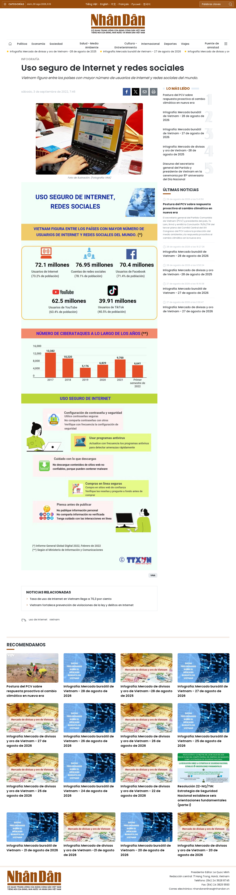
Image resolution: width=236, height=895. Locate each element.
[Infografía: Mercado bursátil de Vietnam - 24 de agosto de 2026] (89, 767)
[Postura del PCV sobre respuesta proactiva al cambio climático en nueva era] (32, 668)
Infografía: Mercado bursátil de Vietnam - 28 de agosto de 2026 (183, 116)
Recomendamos (26, 645)
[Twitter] (135, 92)
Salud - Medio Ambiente (89, 45)
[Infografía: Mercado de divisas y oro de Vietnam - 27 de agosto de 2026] (32, 718)
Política (22, 44)
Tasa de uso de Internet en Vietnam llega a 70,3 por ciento (71, 599)
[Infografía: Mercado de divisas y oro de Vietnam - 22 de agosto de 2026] (146, 767)
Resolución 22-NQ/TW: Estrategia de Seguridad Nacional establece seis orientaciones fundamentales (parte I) (202, 795)
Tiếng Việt (91, 4)
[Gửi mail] (144, 92)
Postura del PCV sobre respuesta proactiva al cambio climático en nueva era (184, 99)
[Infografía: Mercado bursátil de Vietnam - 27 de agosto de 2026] (203, 668)
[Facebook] (126, 92)
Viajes (185, 44)
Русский (135, 4)
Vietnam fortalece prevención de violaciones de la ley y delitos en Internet (82, 605)
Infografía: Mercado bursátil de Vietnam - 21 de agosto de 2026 (32, 847)
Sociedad (56, 44)
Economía (38, 44)
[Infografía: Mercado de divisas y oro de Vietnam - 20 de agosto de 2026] (203, 827)
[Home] (10, 44)
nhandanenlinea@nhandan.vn (211, 889)
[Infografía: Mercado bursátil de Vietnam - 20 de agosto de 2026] (146, 827)
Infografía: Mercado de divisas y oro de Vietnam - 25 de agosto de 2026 (31, 791)
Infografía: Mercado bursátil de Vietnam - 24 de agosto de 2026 (89, 791)
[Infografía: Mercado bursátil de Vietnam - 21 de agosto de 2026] (32, 827)
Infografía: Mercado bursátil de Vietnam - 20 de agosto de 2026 (146, 850)
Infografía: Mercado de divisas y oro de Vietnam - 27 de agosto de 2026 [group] (142, 51)
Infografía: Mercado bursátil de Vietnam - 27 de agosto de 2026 (183, 133)
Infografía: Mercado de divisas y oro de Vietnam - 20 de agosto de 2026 (202, 850)
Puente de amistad (212, 45)
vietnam (54, 619)
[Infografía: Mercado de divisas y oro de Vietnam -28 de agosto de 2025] (146, 668)
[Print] (153, 92)
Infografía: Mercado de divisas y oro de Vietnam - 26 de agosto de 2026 (145, 741)
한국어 (146, 4)
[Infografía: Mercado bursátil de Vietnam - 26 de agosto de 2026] (89, 718)
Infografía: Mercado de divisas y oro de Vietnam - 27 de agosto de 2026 (188, 309)
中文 (113, 4)
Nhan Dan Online (118, 23)
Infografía (30, 59)
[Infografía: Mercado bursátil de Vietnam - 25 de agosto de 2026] (203, 718)
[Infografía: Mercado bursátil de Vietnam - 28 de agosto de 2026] (89, 668)
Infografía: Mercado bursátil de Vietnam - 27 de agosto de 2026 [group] (53, 51)
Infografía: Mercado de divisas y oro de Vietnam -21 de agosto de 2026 (89, 850)
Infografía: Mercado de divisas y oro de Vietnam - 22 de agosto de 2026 (145, 791)
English (104, 4)
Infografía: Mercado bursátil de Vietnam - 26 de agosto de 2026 (89, 741)
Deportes (170, 44)
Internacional (150, 44)
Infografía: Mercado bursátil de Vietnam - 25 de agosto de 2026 (203, 741)
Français (124, 4)
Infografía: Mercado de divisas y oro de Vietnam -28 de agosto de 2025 (184, 150)
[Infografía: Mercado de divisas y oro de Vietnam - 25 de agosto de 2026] (32, 767)
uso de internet (38, 619)
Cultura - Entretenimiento (126, 45)
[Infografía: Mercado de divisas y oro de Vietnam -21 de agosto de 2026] (89, 827)
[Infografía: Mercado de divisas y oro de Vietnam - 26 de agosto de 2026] (146, 718)
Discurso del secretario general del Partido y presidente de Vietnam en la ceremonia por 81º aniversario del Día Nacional (183, 171)
